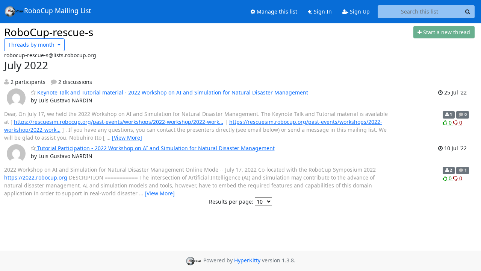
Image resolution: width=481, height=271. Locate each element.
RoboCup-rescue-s (48, 32)
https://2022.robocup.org (35, 177)
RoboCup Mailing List (57, 10)
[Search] (468, 11)
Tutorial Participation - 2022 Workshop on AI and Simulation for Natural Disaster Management (155, 148)
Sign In (322, 11)
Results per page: (231, 201)
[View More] (127, 137)
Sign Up (359, 11)
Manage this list (276, 11)
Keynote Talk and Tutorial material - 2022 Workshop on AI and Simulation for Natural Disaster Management (172, 92)
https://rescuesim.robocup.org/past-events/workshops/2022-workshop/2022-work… (118, 121)
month (32, 44)
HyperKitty (247, 260)
